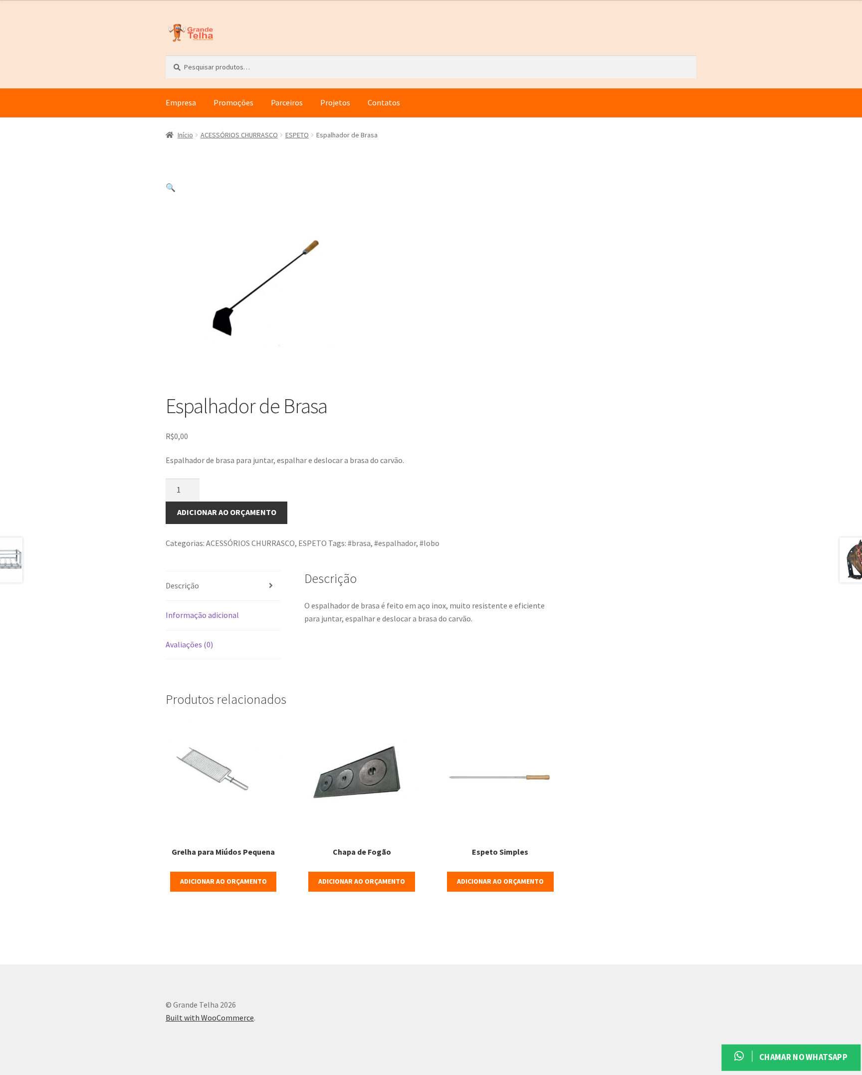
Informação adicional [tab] (202, 615)
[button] (171, 187)
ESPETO (297, 134)
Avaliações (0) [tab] (189, 644)
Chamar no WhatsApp (802, 1057)
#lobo (429, 543)
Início (185, 134)
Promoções (233, 102)
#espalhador (395, 543)
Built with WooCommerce (210, 1018)
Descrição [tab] (182, 585)
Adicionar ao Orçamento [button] (223, 881)
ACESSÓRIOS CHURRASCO (239, 134)
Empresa (181, 102)
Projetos (335, 102)
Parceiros (287, 102)
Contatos (384, 102)
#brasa (359, 543)
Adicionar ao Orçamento (226, 512)
